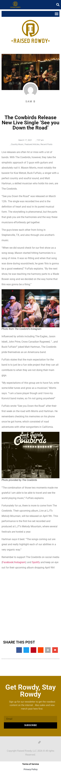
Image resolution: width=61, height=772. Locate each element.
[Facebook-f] (21, 742)
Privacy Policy (31, 769)
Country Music (17, 144)
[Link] (39, 742)
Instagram (19, 562)
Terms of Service (30, 764)
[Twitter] (27, 742)
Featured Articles (32, 144)
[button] (58, 5)
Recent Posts (46, 144)
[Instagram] (33, 742)
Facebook (7, 562)
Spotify (36, 562)
